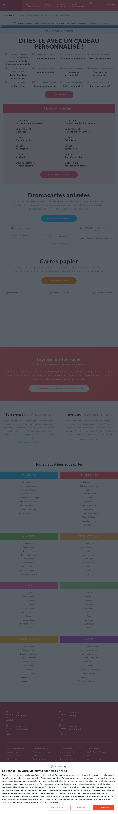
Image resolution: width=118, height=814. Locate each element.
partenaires (19, 775)
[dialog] (59, 788)
